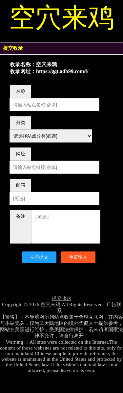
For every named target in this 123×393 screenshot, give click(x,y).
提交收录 (62, 298)
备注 (20, 216)
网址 (20, 153)
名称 (20, 91)
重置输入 (78, 257)
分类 (20, 122)
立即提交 (39, 257)
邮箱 (20, 185)
